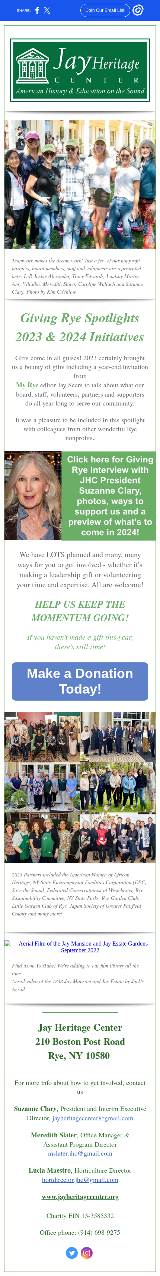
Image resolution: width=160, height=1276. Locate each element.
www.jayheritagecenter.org (80, 1196)
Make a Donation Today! (80, 681)
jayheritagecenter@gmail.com (92, 1117)
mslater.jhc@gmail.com (80, 1153)
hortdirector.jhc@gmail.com (80, 1179)
